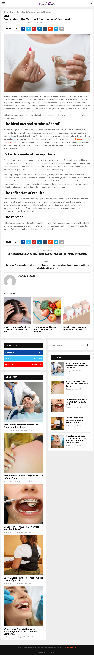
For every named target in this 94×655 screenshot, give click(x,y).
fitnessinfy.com (72, 648)
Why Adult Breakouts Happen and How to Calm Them (77, 384)
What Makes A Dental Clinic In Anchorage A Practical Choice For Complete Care (76, 439)
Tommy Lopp (10, 430)
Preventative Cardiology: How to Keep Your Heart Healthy (44, 329)
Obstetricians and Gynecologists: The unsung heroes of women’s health (47, 254)
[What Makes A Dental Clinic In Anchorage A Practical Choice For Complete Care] (23, 606)
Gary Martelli (10, 532)
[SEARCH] (87, 345)
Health (6, 16)
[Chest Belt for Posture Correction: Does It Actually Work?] (23, 555)
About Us (51, 653)
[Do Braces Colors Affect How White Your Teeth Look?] (23, 504)
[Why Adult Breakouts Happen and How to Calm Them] (23, 453)
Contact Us (41, 653)
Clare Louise (10, 481)
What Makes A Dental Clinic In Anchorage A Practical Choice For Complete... (21, 631)
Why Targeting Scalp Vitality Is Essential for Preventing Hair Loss (17, 329)
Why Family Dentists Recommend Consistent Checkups (21, 426)
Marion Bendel (10, 23)
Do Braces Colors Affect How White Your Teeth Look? (76, 402)
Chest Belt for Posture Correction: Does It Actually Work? (76, 420)
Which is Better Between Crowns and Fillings (74, 328)
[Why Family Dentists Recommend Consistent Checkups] (23, 402)
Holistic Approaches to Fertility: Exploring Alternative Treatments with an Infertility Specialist (47, 266)
